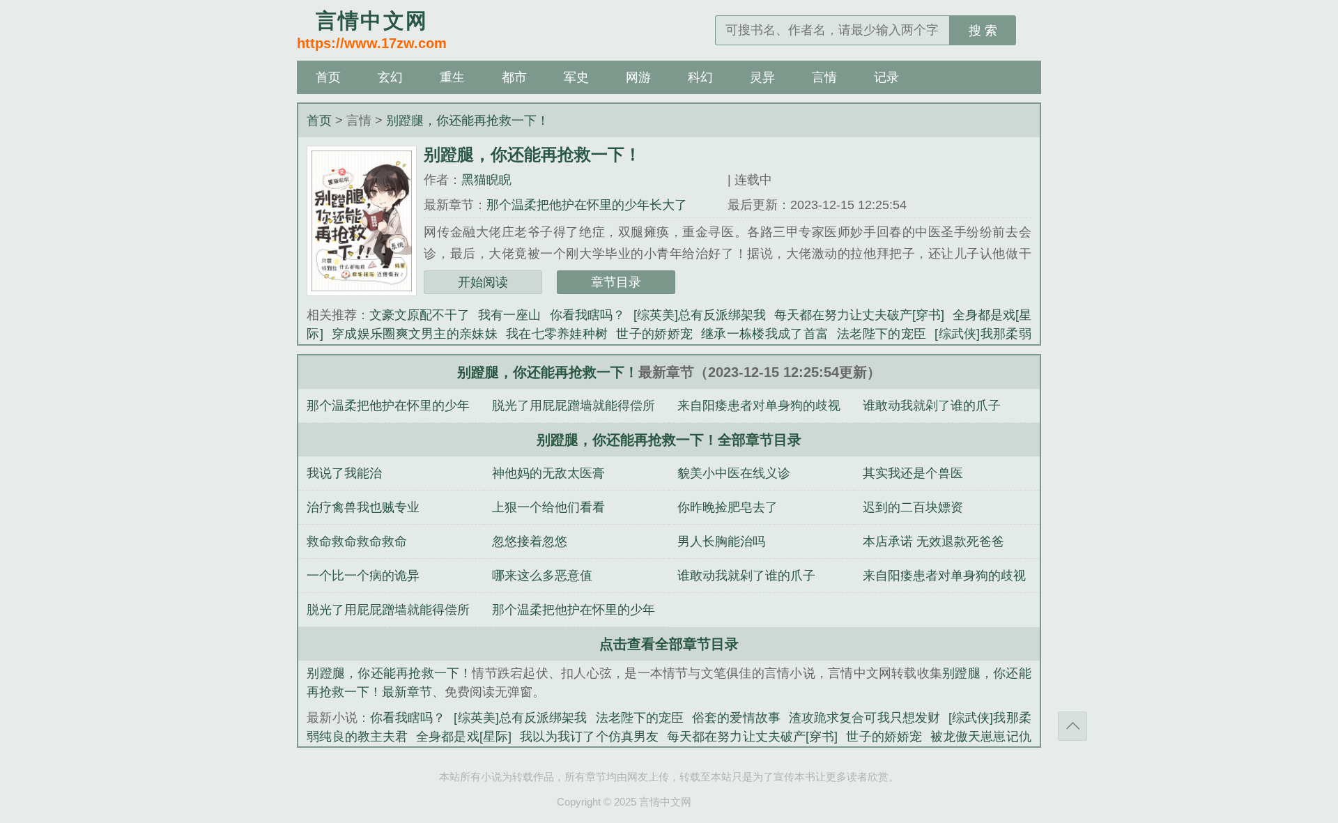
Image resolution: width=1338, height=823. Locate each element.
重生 (452, 77)
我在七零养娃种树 (557, 334)
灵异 (762, 77)
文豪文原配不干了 (419, 315)
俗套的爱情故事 (736, 718)
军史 (576, 77)
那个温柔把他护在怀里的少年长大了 (586, 205)
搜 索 (983, 31)
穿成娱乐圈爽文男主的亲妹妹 (415, 334)
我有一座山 (509, 315)
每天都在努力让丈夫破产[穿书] (859, 315)
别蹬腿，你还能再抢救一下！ (467, 121)
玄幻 (390, 77)
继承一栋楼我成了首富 (765, 334)
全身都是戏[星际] (464, 737)
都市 (514, 77)
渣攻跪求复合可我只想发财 (864, 718)
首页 (328, 77)
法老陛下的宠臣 (881, 334)
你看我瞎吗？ (587, 315)
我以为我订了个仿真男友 (589, 737)
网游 (638, 77)
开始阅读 (483, 282)
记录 (886, 77)
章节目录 (616, 282)
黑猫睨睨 (486, 180)
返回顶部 (1072, 726)
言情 (824, 77)
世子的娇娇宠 (654, 334)
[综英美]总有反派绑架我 (699, 315)
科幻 (700, 77)
